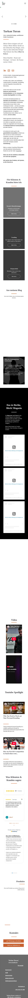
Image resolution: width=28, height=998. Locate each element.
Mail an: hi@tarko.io (13, 945)
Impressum (8, 970)
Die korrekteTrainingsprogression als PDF (10, 916)
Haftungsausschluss (11, 981)
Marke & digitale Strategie (12, 585)
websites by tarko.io (10, 602)
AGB (6, 972)
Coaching (18, 151)
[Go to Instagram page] (9, 70)
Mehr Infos (14, 213)
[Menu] (25, 3)
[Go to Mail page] (13, 70)
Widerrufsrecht (9, 978)
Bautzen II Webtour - (11, 562)
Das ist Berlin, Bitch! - (11, 584)
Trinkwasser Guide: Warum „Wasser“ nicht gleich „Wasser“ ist (13, 334)
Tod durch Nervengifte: (11, 303)
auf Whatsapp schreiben (13, 941)
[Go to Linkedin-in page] (5, 70)
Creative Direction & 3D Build (13, 564)
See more (14, 276)
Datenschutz (8, 975)
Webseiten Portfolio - (11, 600)
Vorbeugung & (9, 304)
